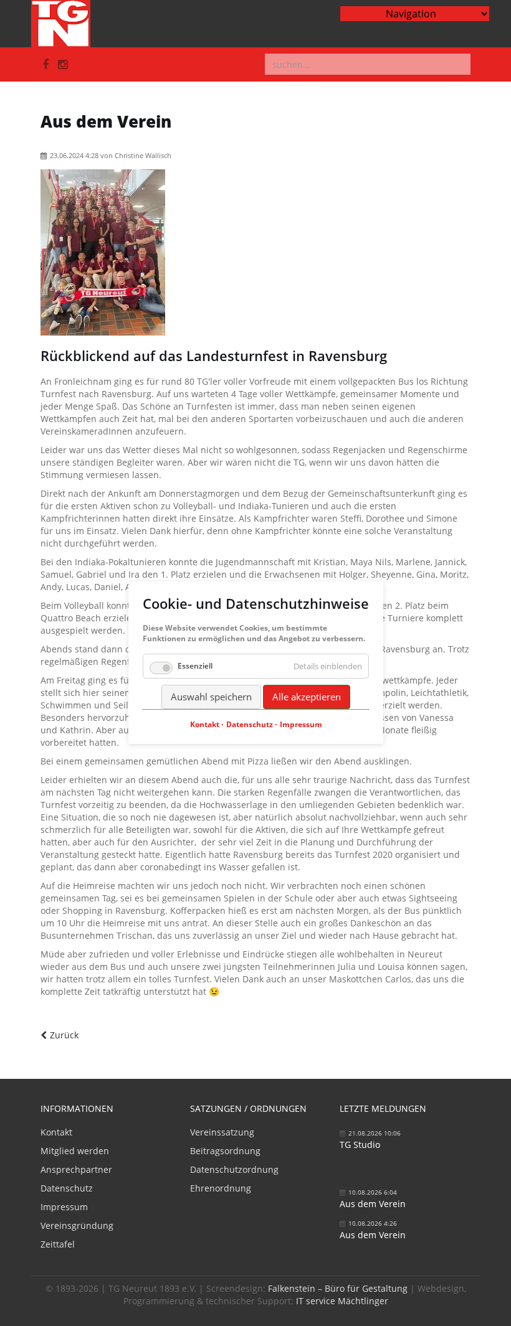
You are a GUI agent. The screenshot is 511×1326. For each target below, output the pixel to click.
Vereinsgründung (77, 1225)
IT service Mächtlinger (342, 1301)
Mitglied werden (75, 1151)
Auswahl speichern (211, 696)
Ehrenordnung (220, 1188)
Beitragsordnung (225, 1151)
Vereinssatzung (222, 1132)
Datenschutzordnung (234, 1169)
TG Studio (360, 1144)
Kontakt (56, 1132)
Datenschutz (67, 1188)
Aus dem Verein (373, 1204)
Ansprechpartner (76, 1169)
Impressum (64, 1207)
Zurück (64, 1035)
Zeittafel (58, 1244)
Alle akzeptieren (306, 696)
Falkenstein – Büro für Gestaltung (338, 1288)
